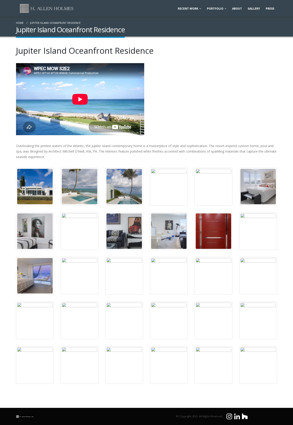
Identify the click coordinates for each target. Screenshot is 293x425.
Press (270, 9)
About (237, 9)
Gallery (254, 9)
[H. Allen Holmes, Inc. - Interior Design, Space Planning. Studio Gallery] (44, 8)
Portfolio (215, 9)
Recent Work (188, 9)
